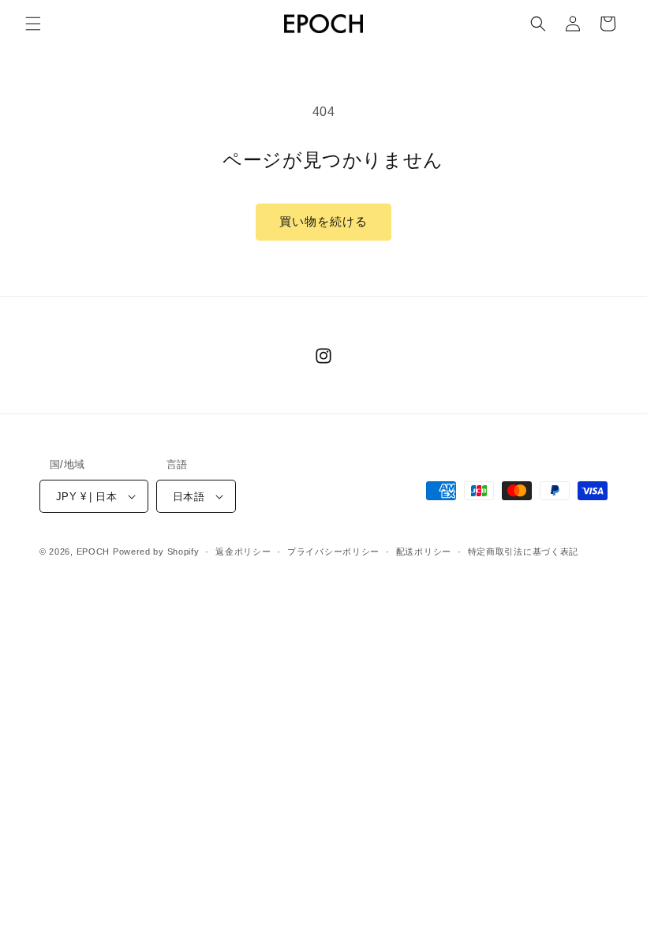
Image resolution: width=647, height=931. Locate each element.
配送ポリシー (423, 551)
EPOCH (93, 551)
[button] (33, 23)
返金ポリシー (243, 551)
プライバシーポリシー (333, 551)
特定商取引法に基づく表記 (523, 551)
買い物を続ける (323, 221)
